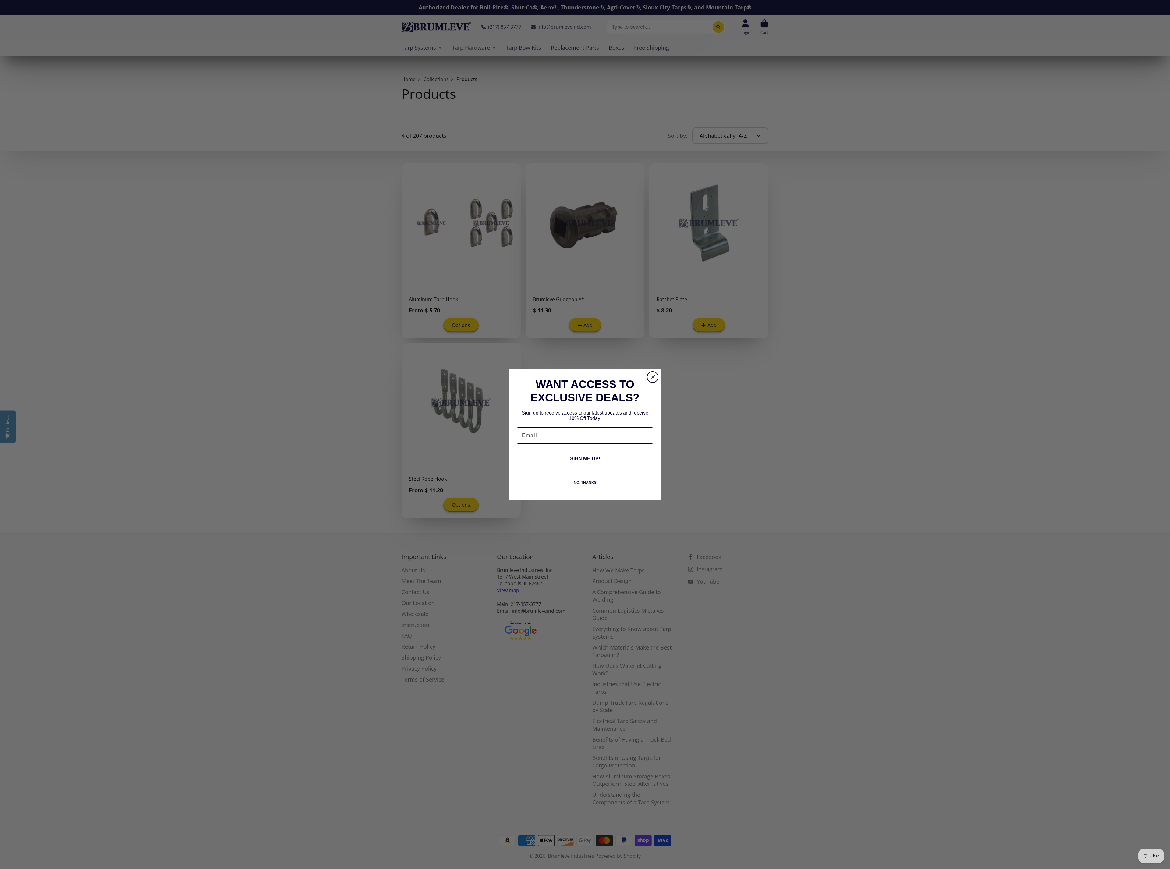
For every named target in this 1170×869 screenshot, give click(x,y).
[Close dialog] (652, 377)
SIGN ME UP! (585, 458)
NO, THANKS (585, 482)
